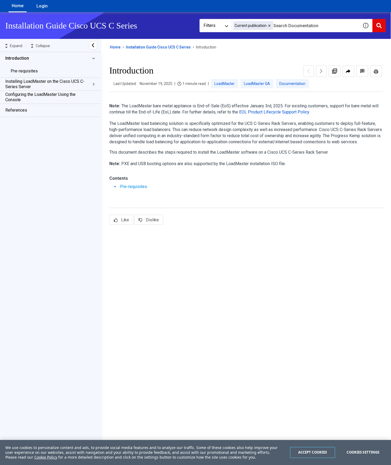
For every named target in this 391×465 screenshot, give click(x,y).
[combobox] (295, 25)
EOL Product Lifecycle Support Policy (274, 112)
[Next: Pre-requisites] (321, 71)
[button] (269, 26)
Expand (16, 46)
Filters (209, 25)
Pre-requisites (24, 71)
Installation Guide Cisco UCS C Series (158, 47)
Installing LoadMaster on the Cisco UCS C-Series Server (45, 84)
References (16, 110)
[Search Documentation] (379, 25)
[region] (195, 452)
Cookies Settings (363, 452)
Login (42, 6)
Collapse (43, 46)
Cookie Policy (45, 457)
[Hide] (93, 45)
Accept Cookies (312, 452)
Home (17, 5)
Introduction (17, 58)
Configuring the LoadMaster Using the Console (40, 97)
